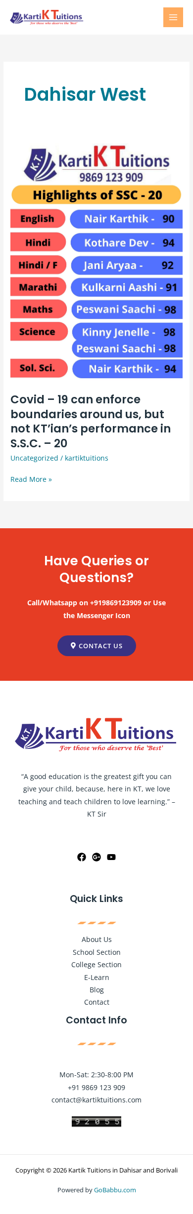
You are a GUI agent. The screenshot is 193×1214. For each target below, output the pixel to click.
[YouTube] (111, 857)
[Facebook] (81, 857)
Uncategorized (34, 458)
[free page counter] (96, 1120)
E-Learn (96, 977)
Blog (97, 989)
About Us (97, 939)
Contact (96, 1002)
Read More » (31, 478)
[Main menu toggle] (173, 17)
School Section (97, 952)
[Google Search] (96, 857)
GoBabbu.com (115, 1189)
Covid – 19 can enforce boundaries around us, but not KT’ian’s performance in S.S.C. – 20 (90, 421)
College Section (96, 964)
